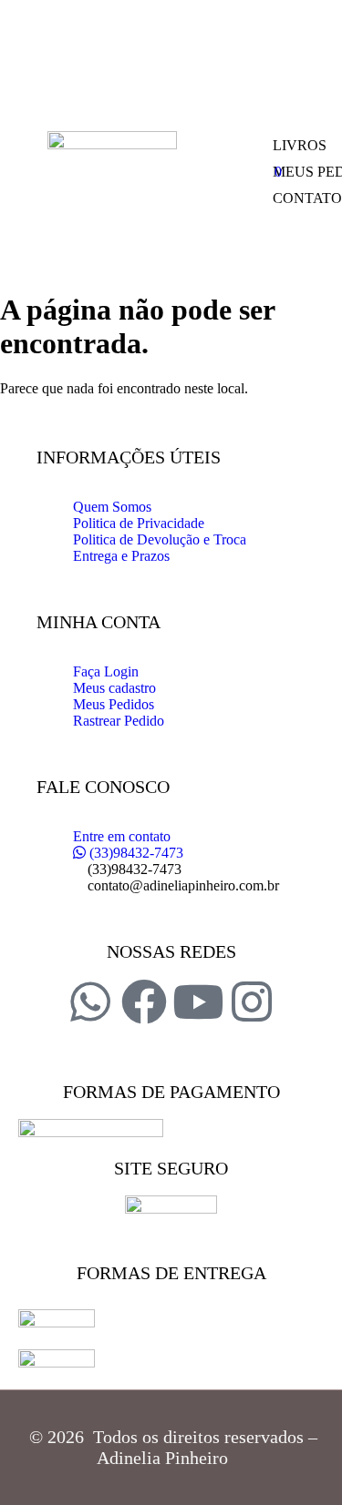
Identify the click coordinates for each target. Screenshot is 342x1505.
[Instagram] (252, 1001)
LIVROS (299, 145)
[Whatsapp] (90, 1001)
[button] (219, 87)
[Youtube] (198, 1001)
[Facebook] (144, 1001)
